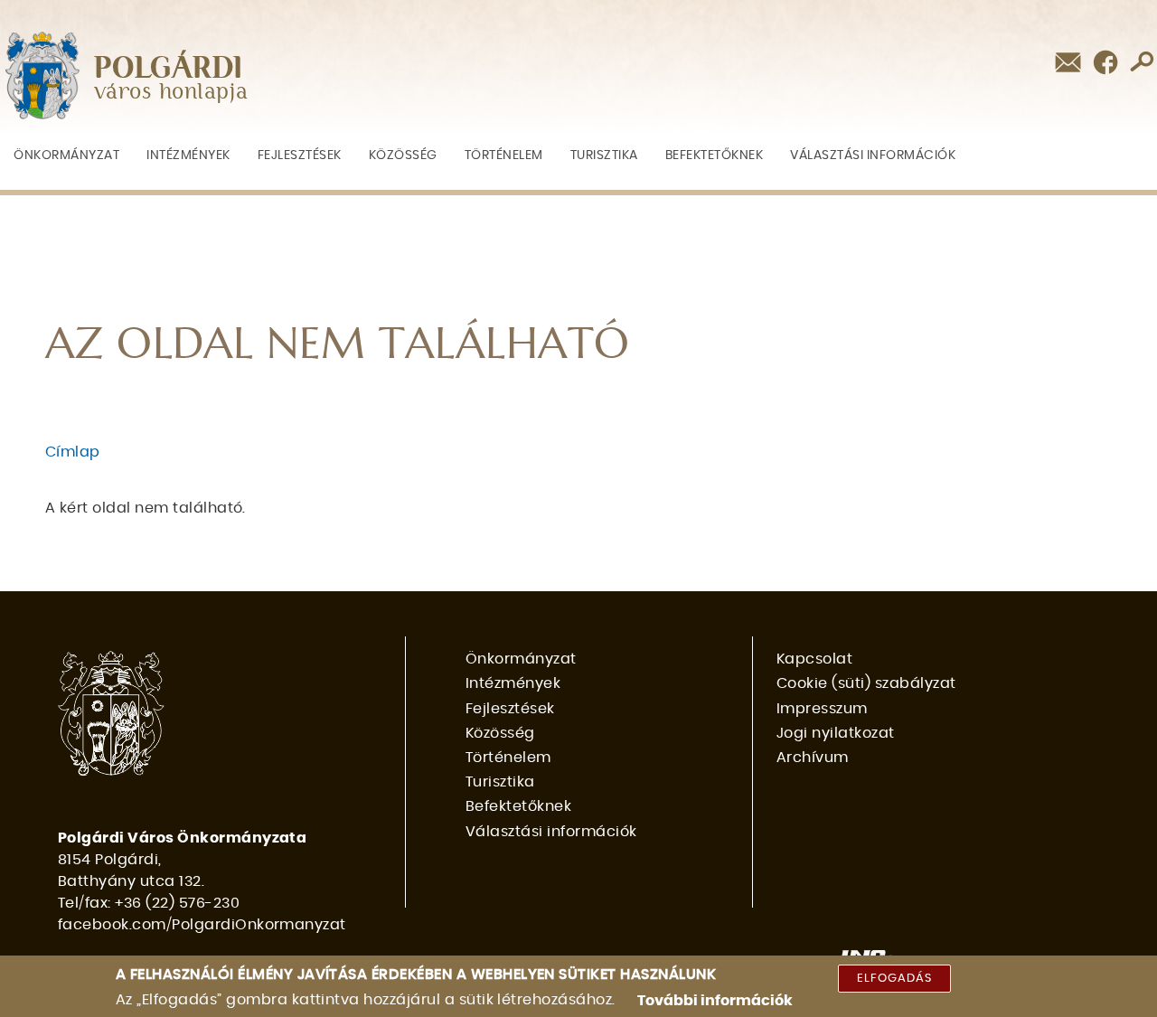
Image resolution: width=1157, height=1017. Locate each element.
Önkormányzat (66, 155)
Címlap (72, 452)
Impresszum (822, 709)
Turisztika (604, 155)
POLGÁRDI (168, 68)
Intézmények (188, 155)
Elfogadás (894, 978)
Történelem (504, 155)
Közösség (403, 155)
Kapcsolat (814, 659)
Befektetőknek (714, 155)
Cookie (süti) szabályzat (866, 683)
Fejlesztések (300, 155)
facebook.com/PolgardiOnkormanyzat (202, 925)
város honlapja (171, 92)
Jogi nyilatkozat (835, 733)
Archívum (812, 757)
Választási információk (872, 155)
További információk (715, 1000)
